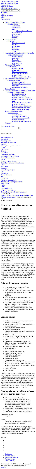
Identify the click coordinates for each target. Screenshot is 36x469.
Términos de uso (10, 459)
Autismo (3, 144)
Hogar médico (16, 70)
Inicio (2, 17)
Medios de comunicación (19, 72)
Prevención (4, 178)
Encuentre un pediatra (19, 96)
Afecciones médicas (18, 82)
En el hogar (15, 58)
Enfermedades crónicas (8, 158)
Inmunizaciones (17, 63)
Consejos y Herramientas (16, 92)
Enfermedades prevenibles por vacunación (13, 192)
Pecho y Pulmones (6, 175)
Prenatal (14, 37)
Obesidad (4, 168)
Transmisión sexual (6, 188)
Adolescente (16, 26)
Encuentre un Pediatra (7, 126)
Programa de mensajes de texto (21, 106)
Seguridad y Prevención (15, 55)
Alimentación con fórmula (24, 31)
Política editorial (9, 461)
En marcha (15, 60)
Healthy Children (6, 195)
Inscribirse (10, 6)
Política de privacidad (11, 457)
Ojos (2, 171)
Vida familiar (12, 67)
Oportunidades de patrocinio (20, 118)
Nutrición (15, 48)
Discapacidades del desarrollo (10, 156)
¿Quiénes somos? (10, 455)
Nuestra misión (13, 113)
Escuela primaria (17, 32)
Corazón (3, 151)
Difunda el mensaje (18, 119)
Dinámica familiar (17, 68)
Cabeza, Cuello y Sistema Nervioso (11, 146)
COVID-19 (4, 153)
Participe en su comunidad (20, 73)
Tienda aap (8, 123)
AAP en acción (17, 114)
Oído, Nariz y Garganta (8, 170)
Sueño (14, 51)
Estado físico (16, 46)
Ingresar (3, 6)
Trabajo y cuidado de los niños (21, 77)
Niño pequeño (16, 34)
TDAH (3, 187)
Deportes (15, 44)
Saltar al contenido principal (9, 3)
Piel (2, 176)
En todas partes (17, 61)
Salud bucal (15, 49)
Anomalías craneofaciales (8, 142)
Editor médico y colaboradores (21, 121)
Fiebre (3, 159)
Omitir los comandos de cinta (9, 1)
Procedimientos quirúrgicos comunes (12, 182)
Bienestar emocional (18, 43)
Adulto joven (16, 27)
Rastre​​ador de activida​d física (21, 107)
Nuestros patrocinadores (19, 116)
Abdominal (4, 139)
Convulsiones (5, 149)
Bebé (13, 29)
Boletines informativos (19, 94)
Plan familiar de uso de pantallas (22, 102)
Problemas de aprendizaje (8, 180)
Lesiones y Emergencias (19, 87)
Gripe (2, 164)
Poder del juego (17, 75)
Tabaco (3, 185)
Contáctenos (8, 454)
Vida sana (11, 41)
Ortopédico (4, 173)
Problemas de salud (14, 80)
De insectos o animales (8, 154)
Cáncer (3, 147)
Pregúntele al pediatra (18, 104)
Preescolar (15, 36)
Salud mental (5, 183)
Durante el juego (17, 56)
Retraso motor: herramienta (20, 109)
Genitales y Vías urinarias (8, 161)
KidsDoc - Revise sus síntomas (21, 97)
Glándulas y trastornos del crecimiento (12, 163)
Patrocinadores (5, 5)
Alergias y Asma (6, 141)
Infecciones (4, 166)
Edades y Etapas (13, 24)
